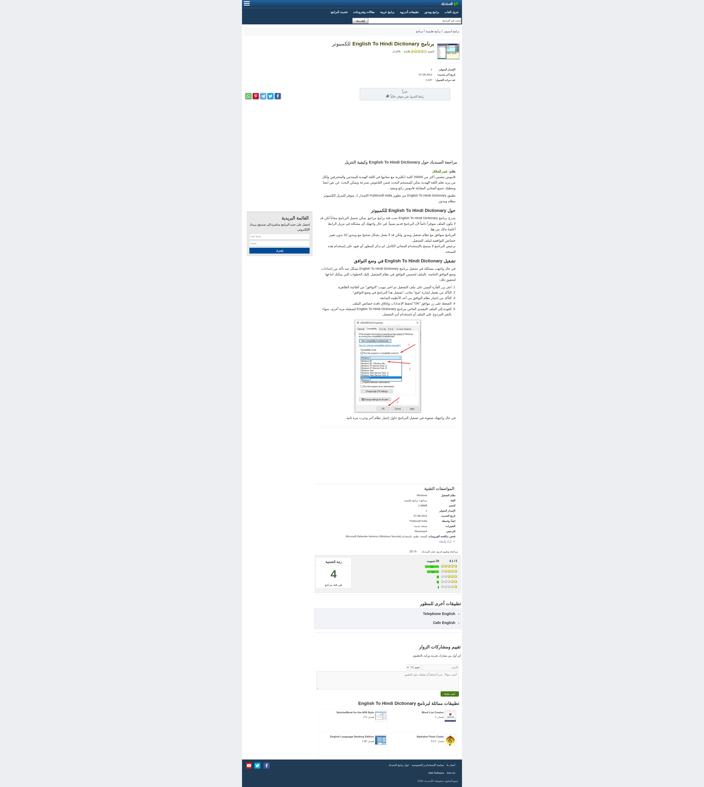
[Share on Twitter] (270, 95)
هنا (432, 229)
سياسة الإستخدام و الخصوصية (428, 765)
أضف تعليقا (449, 694)
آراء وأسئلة (445, 541)
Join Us (451, 772)
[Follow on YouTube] (249, 765)
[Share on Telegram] (263, 95)
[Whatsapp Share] (248, 95)
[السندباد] (440, 4)
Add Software (436, 772)
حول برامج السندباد (399, 765)
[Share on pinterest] (255, 95)
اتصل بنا (451, 765)
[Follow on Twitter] (257, 765)
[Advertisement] (352, 130)
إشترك (279, 250)
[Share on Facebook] (277, 95)
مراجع (329, 584)
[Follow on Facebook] (266, 765)
